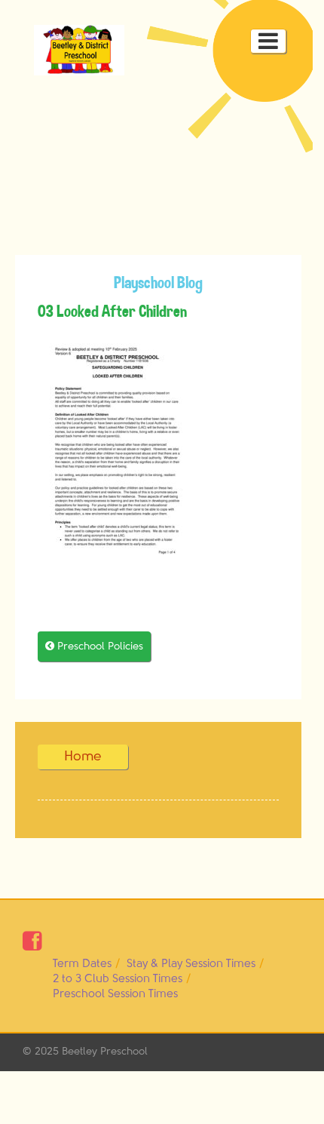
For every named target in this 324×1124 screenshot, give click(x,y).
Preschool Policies (94, 646)
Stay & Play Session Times (191, 963)
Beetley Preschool (105, 1051)
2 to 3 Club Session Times (117, 978)
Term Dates (82, 963)
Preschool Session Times (115, 994)
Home (83, 756)
